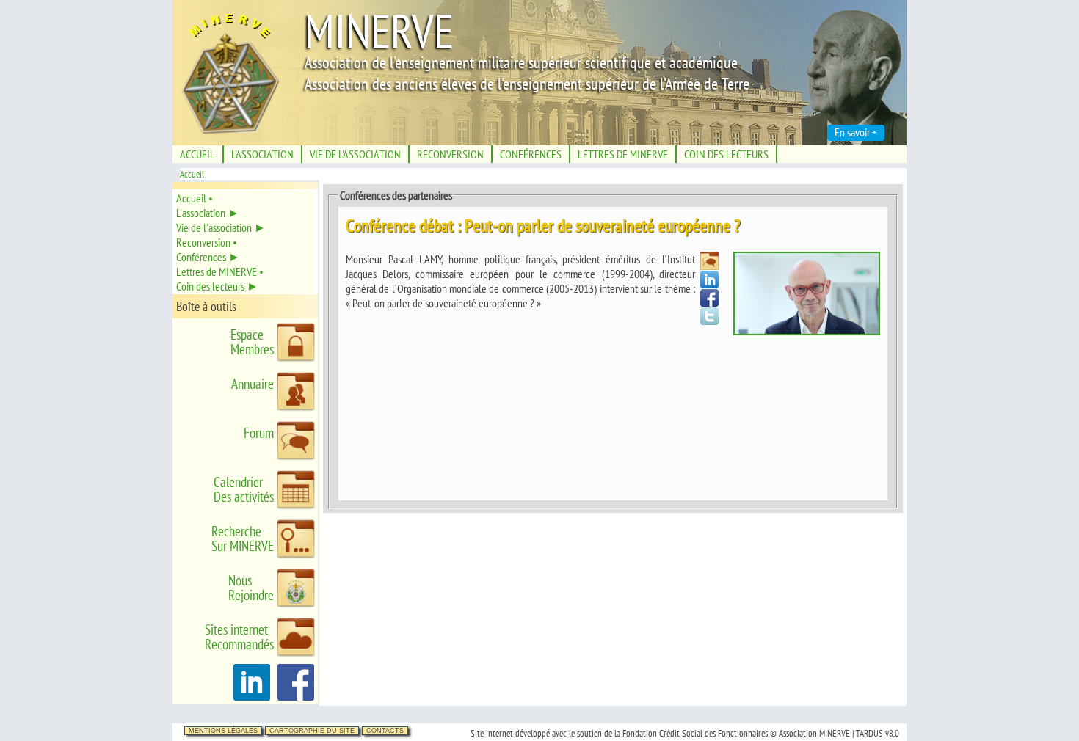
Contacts (385, 730)
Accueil (192, 174)
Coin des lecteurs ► (217, 286)
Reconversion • (206, 242)
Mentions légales (223, 730)
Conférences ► (208, 256)
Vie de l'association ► (221, 227)
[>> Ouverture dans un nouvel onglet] (252, 696)
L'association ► (207, 212)
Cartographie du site (312, 730)
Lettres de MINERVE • (220, 271)
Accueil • (194, 198)
